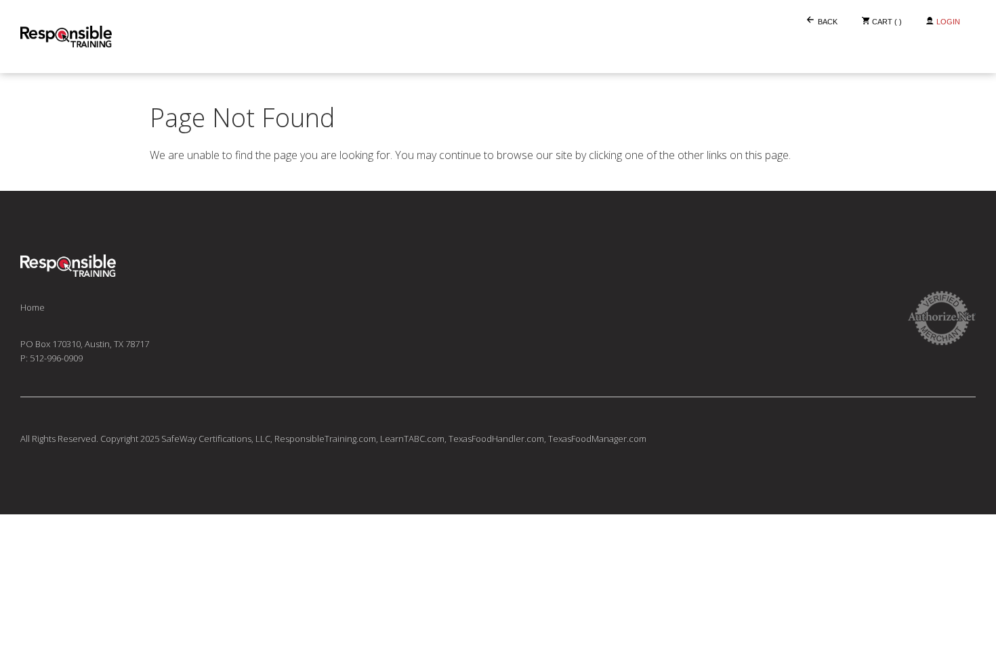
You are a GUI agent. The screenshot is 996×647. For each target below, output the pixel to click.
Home (32, 307)
